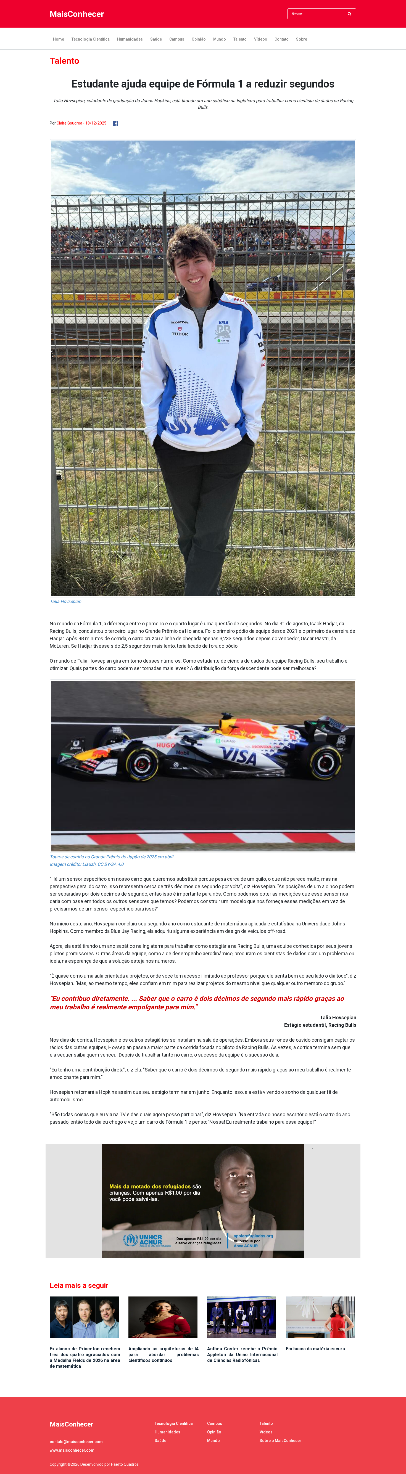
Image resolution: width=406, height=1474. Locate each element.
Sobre (301, 39)
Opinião (199, 39)
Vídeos (260, 39)
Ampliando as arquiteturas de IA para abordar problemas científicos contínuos (163, 1354)
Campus (176, 39)
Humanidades (130, 39)
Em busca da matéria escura (315, 1348)
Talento (240, 39)
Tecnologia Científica (91, 39)
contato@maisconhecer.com (76, 1441)
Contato (282, 39)
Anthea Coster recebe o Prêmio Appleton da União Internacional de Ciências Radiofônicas (242, 1354)
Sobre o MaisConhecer (280, 1440)
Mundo (219, 39)
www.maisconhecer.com (72, 1450)
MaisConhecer (77, 14)
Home (58, 39)
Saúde (156, 39)
